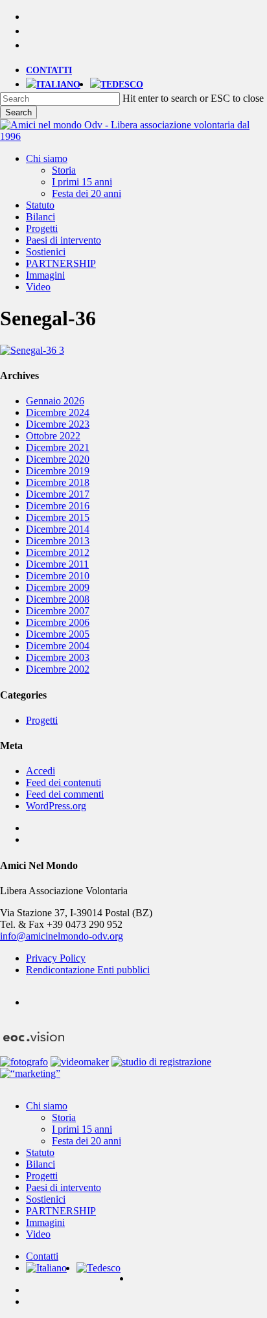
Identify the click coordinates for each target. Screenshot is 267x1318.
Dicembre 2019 (57, 470)
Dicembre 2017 (57, 494)
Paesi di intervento (63, 1187)
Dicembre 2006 (57, 622)
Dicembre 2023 (57, 424)
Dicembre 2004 (57, 645)
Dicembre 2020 (57, 459)
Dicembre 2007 (57, 610)
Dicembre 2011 (57, 564)
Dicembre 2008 (57, 599)
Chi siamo (46, 1105)
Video (38, 1234)
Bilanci (40, 1164)
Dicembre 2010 (57, 575)
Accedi (40, 770)
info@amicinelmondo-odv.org (61, 936)
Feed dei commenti (65, 794)
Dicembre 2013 (57, 540)
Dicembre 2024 (57, 412)
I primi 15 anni (82, 1129)
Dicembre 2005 (57, 634)
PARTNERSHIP (61, 1210)
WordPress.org (56, 805)
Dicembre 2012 (57, 552)
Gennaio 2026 (55, 400)
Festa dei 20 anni (86, 1140)
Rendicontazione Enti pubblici (88, 969)
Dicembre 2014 (57, 529)
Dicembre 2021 (57, 447)
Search (18, 112)
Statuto (40, 1152)
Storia (64, 1117)
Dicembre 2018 (57, 482)
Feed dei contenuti (63, 782)
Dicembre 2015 (57, 517)
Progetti (42, 720)
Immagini (45, 1222)
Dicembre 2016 (57, 505)
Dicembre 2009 (57, 587)
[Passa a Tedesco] (116, 84)
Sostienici (45, 1199)
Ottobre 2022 (53, 435)
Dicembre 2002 (57, 669)
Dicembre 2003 (57, 657)
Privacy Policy (56, 958)
